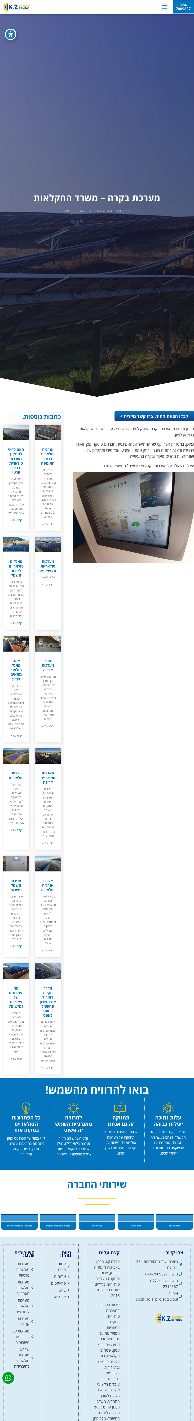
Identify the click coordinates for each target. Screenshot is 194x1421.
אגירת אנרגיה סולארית (48, 885)
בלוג (112, 210)
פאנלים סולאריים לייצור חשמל (16, 568)
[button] (164, 7)
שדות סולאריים (16, 775)
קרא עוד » (47, 524)
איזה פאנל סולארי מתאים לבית (16, 670)
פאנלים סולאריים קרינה (47, 777)
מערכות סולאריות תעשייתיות (47, 566)
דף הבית (124, 210)
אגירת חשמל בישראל (16, 885)
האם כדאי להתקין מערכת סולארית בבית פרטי (16, 461)
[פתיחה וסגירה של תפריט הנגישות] (10, 34)
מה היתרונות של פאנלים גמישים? (16, 997)
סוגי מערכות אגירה (48, 665)
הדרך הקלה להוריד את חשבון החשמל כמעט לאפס (48, 1002)
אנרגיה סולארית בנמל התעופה (48, 456)
